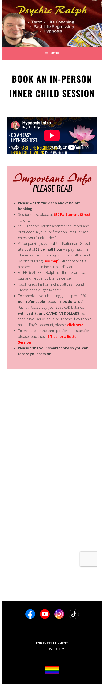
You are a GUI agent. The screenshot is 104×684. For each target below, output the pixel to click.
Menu (55, 53)
